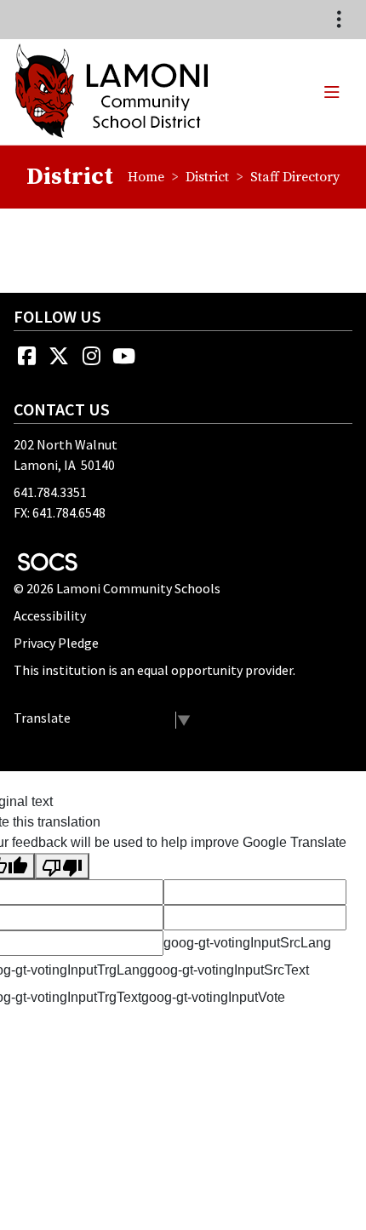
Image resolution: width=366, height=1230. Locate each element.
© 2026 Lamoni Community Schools (117, 588)
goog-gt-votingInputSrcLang (247, 942)
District (207, 177)
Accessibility (50, 615)
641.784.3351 (50, 492)
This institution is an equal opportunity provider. (154, 669)
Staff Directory (295, 177)
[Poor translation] (62, 866)
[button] (331, 92)
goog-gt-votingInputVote (213, 997)
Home (146, 177)
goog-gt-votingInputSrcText (228, 970)
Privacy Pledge (56, 642)
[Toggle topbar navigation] (338, 19)
